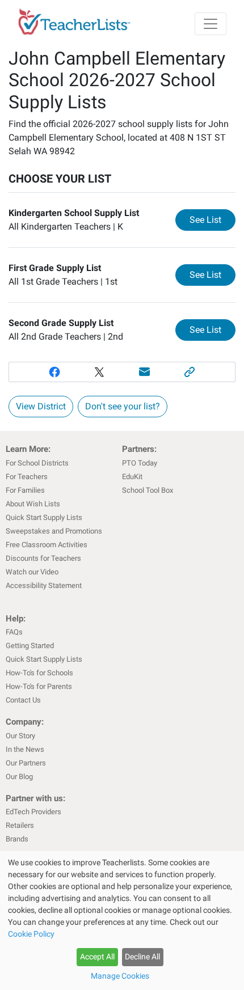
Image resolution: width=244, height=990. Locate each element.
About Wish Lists (33, 504)
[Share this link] (190, 372)
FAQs (14, 632)
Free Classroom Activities (46, 544)
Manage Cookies (120, 975)
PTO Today (139, 463)
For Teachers (27, 476)
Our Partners (26, 763)
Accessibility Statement (44, 585)
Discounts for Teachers (43, 558)
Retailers (20, 825)
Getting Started (30, 645)
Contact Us (23, 700)
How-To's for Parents (39, 686)
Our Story (20, 735)
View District (41, 406)
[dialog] (122, 920)
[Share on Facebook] (54, 372)
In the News (25, 749)
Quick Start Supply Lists (44, 517)
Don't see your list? (122, 406)
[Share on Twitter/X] (99, 372)
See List (212, 219)
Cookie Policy (31, 933)
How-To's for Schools (39, 673)
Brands (17, 839)
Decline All (142, 956)
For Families (25, 490)
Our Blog (19, 776)
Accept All (97, 956)
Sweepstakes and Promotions (54, 531)
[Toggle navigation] (210, 23)
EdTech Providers (33, 811)
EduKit (132, 476)
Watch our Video (32, 572)
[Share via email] (144, 372)
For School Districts (37, 463)
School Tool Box (147, 490)
